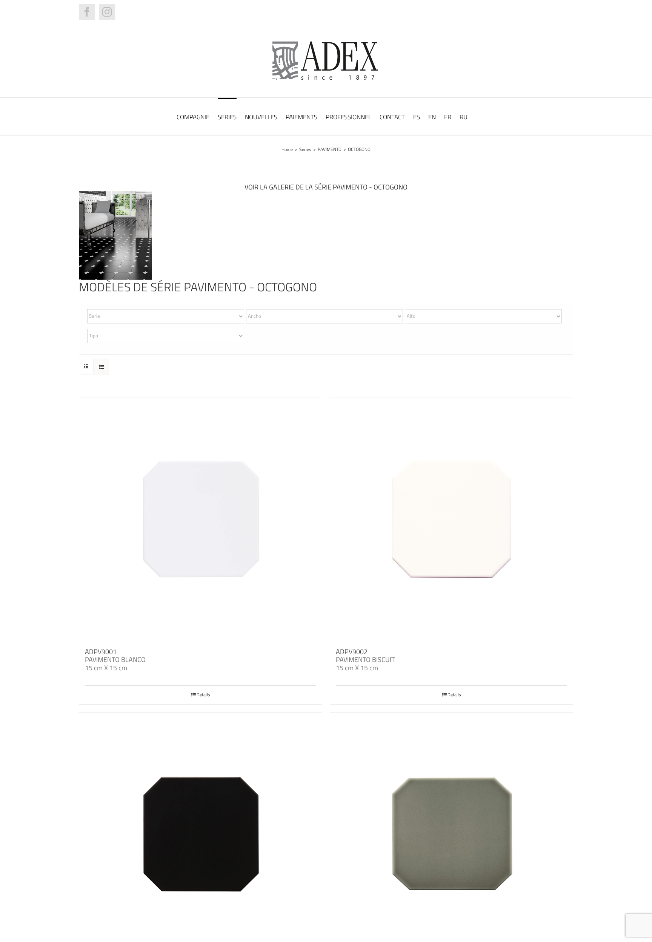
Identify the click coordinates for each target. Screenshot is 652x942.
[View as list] (101, 366)
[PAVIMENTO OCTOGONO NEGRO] (115, 194)
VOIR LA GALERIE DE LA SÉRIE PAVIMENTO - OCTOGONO (326, 187)
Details (203, 694)
